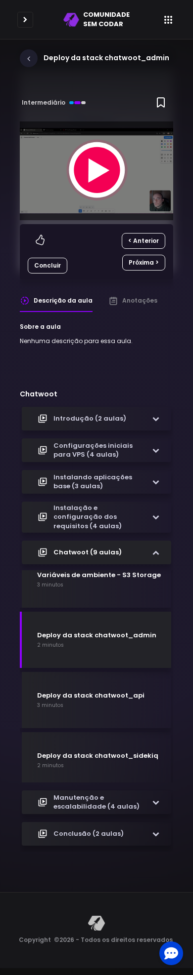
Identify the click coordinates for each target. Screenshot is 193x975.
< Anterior (143, 240)
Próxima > (144, 262)
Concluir (47, 265)
